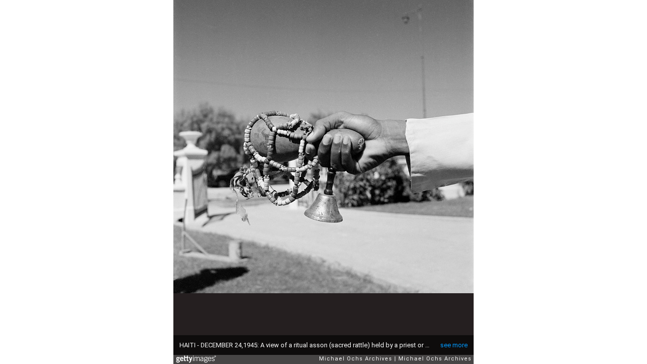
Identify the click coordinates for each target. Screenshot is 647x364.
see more (454, 345)
